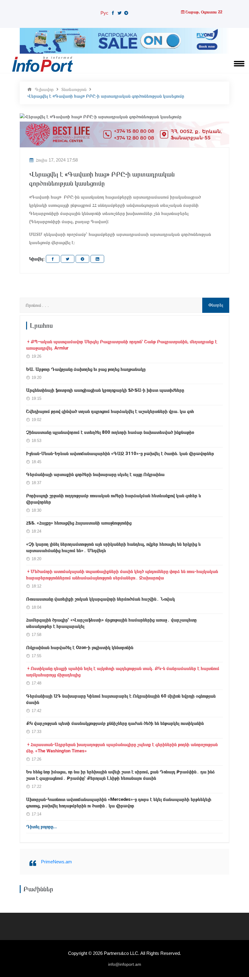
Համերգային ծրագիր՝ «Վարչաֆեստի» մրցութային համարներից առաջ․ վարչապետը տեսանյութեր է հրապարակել (111, 623)
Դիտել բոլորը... (41, 826)
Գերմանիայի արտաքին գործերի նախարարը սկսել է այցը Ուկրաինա (95, 474)
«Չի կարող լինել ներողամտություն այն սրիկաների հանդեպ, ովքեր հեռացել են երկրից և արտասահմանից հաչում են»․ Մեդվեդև (113, 547)
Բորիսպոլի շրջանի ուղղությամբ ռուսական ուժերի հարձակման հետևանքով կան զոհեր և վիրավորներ (113, 498)
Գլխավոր (44, 89)
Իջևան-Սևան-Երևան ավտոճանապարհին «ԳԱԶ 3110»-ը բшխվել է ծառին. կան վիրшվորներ (120, 453)
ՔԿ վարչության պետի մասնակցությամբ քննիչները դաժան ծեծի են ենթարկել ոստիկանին (115, 723)
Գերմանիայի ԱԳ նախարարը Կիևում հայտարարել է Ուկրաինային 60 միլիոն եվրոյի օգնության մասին (121, 699)
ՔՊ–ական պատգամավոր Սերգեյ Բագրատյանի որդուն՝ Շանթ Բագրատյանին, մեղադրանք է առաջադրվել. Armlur (121, 344)
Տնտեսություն (74, 89)
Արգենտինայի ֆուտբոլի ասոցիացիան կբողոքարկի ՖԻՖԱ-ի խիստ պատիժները (105, 390)
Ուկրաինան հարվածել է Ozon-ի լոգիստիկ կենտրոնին (79, 647)
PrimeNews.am (56, 861)
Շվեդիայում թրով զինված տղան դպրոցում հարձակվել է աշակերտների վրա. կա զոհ (110, 411)
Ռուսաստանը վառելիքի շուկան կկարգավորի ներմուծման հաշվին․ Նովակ (100, 599)
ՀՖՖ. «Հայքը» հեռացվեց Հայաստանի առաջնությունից (78, 523)
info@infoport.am (124, 964)
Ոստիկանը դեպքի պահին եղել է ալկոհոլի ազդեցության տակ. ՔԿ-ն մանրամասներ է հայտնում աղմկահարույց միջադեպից (122, 671)
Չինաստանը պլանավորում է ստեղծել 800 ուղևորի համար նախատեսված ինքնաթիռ (110, 432)
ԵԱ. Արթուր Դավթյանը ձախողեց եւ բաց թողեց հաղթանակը (85, 369)
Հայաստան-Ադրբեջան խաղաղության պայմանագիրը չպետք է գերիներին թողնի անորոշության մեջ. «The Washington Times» (122, 747)
